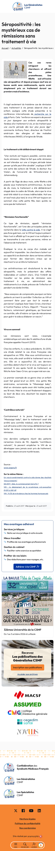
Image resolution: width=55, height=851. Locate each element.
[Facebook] (23, 810)
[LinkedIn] (39, 810)
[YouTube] (31, 810)
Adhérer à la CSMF (26, 566)
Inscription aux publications (27, 667)
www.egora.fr (10, 467)
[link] (35, 836)
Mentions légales (27, 819)
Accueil (5, 48)
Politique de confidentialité (27, 823)
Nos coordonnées (27, 828)
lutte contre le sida (31, 229)
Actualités (16, 48)
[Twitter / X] (15, 810)
